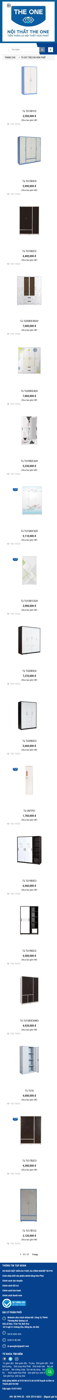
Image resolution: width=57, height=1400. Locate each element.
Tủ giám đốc (8, 1363)
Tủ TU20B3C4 (29, 670)
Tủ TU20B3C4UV (29, 391)
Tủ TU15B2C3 (29, 251)
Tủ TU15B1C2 (29, 111)
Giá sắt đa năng (33, 1369)
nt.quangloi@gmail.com (18, 1346)
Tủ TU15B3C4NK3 (29, 1020)
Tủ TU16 (29, 1090)
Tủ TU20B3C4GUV (29, 321)
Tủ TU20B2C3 (29, 740)
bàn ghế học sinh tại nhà (14, 1376)
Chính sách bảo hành (11, 1290)
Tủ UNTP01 (29, 810)
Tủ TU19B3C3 (29, 880)
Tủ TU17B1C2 (29, 1230)
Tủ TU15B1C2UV (29, 600)
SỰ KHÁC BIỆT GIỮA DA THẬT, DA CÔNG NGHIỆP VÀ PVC (27, 1271)
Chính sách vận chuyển (12, 1280)
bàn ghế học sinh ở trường (39, 1372)
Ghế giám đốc (42, 1363)
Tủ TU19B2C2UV (29, 461)
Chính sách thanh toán (12, 1295)
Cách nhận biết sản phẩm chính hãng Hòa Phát (23, 1276)
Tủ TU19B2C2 (29, 950)
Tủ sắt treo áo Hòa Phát (33, 57)
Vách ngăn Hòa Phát (17, 1372)
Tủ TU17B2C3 (29, 1160)
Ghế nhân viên (39, 1366)
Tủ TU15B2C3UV (29, 531)
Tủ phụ (32, 1363)
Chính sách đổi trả (10, 1285)
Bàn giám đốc (21, 1363)
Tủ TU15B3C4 (29, 181)
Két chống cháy (18, 1369)
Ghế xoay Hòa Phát (22, 1366)
